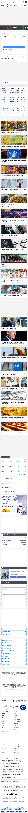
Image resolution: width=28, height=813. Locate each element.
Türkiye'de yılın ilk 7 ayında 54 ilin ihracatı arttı (12, 175)
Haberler (3, 713)
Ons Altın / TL (3, 92)
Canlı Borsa (4, 735)
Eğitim (3, 725)
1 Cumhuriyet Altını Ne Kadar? (8, 771)
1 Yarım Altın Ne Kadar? (18, 769)
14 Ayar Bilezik (5, 768)
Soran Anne (16, 737)
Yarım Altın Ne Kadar (7, 648)
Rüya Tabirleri (4, 748)
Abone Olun (18, 576)
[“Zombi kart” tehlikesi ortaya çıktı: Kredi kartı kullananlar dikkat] (14, 289)
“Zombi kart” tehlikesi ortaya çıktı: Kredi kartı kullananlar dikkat (12, 296)
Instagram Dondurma (18, 744)
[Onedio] (6, 802)
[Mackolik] (7, 798)
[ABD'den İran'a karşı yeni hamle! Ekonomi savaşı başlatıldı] (14, 258)
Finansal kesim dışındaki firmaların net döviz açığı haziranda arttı (13, 403)
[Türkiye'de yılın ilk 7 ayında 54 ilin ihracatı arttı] (14, 169)
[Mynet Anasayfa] (14, 2)
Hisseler (3, 739)
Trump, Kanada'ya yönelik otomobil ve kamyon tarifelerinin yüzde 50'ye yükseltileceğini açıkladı (13, 343)
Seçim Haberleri (17, 719)
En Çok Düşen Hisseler (6, 774)
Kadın (3, 719)
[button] (4, 2)
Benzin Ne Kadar (6, 631)
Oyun (15, 733)
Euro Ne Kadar (5, 656)
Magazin (3, 721)
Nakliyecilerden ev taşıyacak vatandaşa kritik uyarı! (13, 388)
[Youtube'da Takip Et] (22, 701)
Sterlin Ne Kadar (6, 658)
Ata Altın (2, 103)
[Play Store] (5, 707)
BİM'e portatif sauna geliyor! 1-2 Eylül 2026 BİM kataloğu (13, 280)
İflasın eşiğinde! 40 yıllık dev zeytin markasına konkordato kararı (12, 205)
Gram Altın (3, 88)
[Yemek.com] (21, 802)
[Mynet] (22, 798)
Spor (3, 727)
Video (3, 729)
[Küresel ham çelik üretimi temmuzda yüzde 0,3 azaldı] (14, 426)
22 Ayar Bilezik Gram (4, 112)
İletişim (2, 781)
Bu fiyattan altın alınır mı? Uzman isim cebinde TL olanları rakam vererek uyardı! (13, 418)
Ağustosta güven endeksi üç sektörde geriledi (12, 132)
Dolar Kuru (4, 744)
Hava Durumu (4, 750)
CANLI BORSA (8, 483)
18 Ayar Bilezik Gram (4, 110)
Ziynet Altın (3, 106)
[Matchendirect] (15, 798)
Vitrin (15, 717)
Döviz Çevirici (6, 582)
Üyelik (10, 781)
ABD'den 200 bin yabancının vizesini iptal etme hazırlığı (12, 250)
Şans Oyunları (17, 727)
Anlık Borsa (15, 5)
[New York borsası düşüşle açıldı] (14, 322)
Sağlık (15, 713)
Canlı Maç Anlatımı (17, 721)
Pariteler (10, 777)
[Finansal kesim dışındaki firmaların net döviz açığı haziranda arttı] (14, 395)
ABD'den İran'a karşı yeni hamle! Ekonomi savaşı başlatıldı (12, 265)
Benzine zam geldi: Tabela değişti (9, 235)
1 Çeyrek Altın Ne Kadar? (7, 769)
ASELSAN (3, 542)
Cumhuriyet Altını (4, 99)
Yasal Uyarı (21, 781)
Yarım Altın (3, 97)
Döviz (21, 5)
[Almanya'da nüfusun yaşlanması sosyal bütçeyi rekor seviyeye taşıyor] (14, 351)
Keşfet (3, 752)
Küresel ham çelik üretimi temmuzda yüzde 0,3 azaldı (14, 433)
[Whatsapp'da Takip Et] (25, 701)
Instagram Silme (17, 746)
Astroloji (15, 715)
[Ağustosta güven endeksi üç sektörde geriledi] (14, 126)
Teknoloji (16, 711)
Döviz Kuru (4, 777)
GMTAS (3, 461)
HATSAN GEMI (4, 544)
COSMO (3, 464)
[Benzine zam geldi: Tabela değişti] (14, 229)
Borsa (10, 5)
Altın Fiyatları (4, 742)
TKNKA (3, 466)
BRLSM (3, 471)
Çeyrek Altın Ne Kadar (7, 640)
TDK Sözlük (16, 748)
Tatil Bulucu (16, 739)
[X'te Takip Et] (13, 701)
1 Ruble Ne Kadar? (14, 772)
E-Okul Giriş (16, 742)
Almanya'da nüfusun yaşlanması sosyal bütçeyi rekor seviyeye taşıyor (14, 358)
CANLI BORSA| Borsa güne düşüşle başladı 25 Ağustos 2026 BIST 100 (14, 161)
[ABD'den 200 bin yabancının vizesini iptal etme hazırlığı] (14, 243)
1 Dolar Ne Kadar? (19, 771)
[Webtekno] (13, 802)
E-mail (15, 725)
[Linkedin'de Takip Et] (19, 701)
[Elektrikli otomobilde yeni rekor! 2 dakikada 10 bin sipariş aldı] (14, 213)
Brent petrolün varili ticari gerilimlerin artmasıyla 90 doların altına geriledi (14, 190)
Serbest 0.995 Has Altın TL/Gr (5, 115)
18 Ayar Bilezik (13, 768)
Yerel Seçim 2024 (13, 765)
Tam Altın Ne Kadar (6, 645)
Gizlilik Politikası (15, 781)
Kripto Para (4, 741)
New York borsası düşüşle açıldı (9, 328)
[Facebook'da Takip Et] (10, 701)
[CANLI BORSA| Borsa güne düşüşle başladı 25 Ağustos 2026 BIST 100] (14, 154)
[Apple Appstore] (11, 707)
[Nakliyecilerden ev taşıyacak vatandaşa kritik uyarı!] (14, 382)
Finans (3, 715)
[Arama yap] (21, 2)
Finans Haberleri (5, 765)
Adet (4, 41)
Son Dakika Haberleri (6, 711)
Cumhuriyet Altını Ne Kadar (8, 650)
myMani (15, 731)
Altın (25, 5)
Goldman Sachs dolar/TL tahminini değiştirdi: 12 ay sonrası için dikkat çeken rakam (13, 373)
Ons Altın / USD (4, 90)
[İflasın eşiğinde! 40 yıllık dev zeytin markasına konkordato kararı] (14, 198)
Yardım (6, 781)
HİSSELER (7, 487)
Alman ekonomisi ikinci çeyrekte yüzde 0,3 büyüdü (13, 146)
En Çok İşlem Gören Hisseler (7, 775)
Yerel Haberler (4, 731)
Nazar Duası (16, 752)
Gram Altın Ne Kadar (6, 642)
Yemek (3, 717)
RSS (25, 781)
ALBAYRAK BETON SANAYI (6, 540)
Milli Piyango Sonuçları (18, 741)
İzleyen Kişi (23, 537)
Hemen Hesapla (14, 47)
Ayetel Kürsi (16, 750)
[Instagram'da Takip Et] (16, 701)
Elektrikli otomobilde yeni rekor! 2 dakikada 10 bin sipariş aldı (13, 220)
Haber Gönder (23, 707)
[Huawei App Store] (16, 707)
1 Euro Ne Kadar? (5, 772)
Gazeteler (16, 723)
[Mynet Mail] (26, 2)
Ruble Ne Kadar (5, 664)
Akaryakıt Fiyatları (6, 629)
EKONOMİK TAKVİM (9, 491)
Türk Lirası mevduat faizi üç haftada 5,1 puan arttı (12, 757)
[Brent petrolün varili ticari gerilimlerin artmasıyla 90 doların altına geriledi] (14, 183)
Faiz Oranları (16, 777)
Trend (3, 723)
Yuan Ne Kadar (5, 661)
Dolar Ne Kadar (5, 653)
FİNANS (3, 5)
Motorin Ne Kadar (6, 634)
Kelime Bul (16, 735)
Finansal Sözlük (5, 737)
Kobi (15, 729)
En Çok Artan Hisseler (17, 774)
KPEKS (3, 469)
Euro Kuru (4, 746)
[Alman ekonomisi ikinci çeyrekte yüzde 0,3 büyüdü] (14, 140)
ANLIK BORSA (8, 478)
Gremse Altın (3, 101)
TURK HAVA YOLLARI (5, 546)
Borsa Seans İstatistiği (6, 733)
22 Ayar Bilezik (21, 768)
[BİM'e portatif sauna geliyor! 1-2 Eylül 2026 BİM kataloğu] (14, 273)
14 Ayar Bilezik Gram (4, 108)
